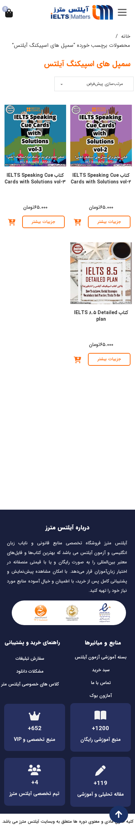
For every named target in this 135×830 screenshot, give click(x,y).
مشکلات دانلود (30, 671)
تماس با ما (101, 682)
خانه (125, 36)
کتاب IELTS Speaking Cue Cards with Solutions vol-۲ (101, 179)
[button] (77, 223)
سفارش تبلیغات (30, 658)
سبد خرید (101, 670)
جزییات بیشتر (109, 221)
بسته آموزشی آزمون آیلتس (101, 657)
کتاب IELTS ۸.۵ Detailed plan (101, 316)
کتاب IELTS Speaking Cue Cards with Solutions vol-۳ (35, 179)
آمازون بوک (101, 695)
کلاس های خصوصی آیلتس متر (30, 684)
